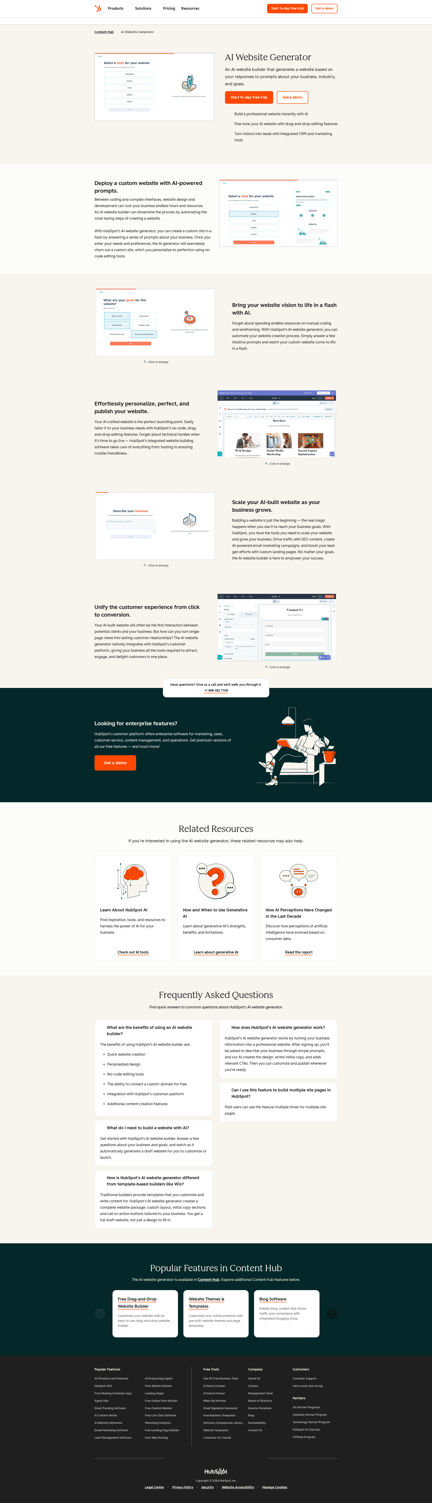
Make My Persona (214, 1400)
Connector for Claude (217, 1437)
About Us (254, 1378)
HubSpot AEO (103, 1386)
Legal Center (154, 1487)
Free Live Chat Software (160, 1415)
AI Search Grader (214, 1386)
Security (207, 1487)
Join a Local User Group (308, 1386)
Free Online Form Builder (161, 1400)
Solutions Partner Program (310, 1414)
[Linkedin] (229, 1458)
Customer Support (305, 1378)
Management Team (260, 1393)
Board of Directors (260, 1400)
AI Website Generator (108, 1422)
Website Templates (215, 1430)
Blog (251, 1415)
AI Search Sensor (214, 1393)
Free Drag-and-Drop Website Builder (137, 1303)
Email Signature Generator (220, 1408)
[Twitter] (216, 1458)
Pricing (169, 8)
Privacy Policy (182, 1487)
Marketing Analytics (158, 1422)
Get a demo (324, 8)
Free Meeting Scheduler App (113, 1393)
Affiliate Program (304, 1437)
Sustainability (257, 1422)
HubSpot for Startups (306, 1429)
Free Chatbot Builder (158, 1408)
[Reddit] (242, 1458)
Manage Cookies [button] (274, 1487)
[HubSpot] (97, 8)
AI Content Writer (105, 1415)
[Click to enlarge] (278, 213)
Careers (253, 1386)
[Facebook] (177, 1458)
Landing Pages (154, 1393)
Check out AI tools (133, 952)
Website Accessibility (238, 1487)
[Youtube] (203, 1458)
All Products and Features (111, 1378)
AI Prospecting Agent (159, 1378)
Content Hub (104, 32)
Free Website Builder (158, 1386)
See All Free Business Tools (220, 1378)
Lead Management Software (112, 1437)
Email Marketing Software (111, 1430)
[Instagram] (190, 1458)
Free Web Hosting (156, 1437)
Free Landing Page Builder (162, 1430)
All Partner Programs (306, 1407)
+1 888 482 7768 (216, 690)
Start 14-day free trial (289, 8)
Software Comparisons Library (223, 1422)
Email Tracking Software (110, 1408)
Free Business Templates (219, 1415)
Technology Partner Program (311, 1422)
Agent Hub (101, 1400)
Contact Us (255, 1430)
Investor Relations (260, 1408)
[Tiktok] (255, 1458)
